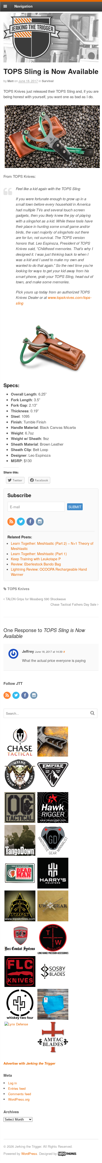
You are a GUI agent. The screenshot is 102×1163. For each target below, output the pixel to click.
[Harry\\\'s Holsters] (52, 886)
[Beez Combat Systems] (19, 951)
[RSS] (11, 521)
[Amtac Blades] (52, 1050)
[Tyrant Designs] (52, 754)
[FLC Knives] (19, 984)
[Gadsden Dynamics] (52, 853)
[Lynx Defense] (16, 1024)
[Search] (92, 712)
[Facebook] (30, 521)
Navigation (23, 6)
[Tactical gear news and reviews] (31, 56)
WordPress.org (18, 1099)
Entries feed (17, 1088)
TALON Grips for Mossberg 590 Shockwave (35, 599)
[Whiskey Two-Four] (19, 1017)
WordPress (29, 1153)
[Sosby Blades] (52, 984)
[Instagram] (40, 521)
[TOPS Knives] (19, 918)
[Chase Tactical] (19, 754)
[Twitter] (21, 521)
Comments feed (19, 1093)
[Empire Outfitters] (52, 787)
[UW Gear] (52, 918)
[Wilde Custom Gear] (19, 787)
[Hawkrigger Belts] (52, 820)
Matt (10, 81)
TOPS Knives (18, 588)
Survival (47, 81)
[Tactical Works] (52, 951)
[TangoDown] (19, 853)
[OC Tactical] (19, 820)
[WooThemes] (67, 1153)
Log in (12, 1083)
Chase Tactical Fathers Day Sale (74, 604)
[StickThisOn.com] (19, 886)
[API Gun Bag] (52, 1017)
